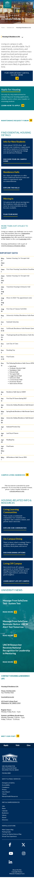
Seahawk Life (10, 27)
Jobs (3, 806)
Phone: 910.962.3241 (8, 691)
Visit (17, 745)
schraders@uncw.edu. (17, 491)
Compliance (5, 787)
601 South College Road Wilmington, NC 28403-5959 (10, 702)
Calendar (5, 811)
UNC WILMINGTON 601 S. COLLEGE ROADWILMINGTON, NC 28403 (10, 768)
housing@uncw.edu (7, 697)
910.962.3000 (6, 773)
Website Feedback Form (16, 873)
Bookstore (5, 813)
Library (4, 815)
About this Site (17, 870)
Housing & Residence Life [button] (11, 37)
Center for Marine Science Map (11, 834)
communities (25, 233)
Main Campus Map (7, 829)
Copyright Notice (17, 872)
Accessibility (6, 785)
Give (28, 745)
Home (3, 27)
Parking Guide (6, 832)
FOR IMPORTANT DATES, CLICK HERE (17, 74)
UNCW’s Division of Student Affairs (13, 246)
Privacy (4, 789)
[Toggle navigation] (31, 3)
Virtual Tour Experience (9, 836)
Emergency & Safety (8, 783)
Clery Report (6, 792)
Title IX (4, 794)
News (4, 808)
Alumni (4, 817)
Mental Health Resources (10, 796)
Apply (6, 745)
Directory (5, 820)
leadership (23, 239)
